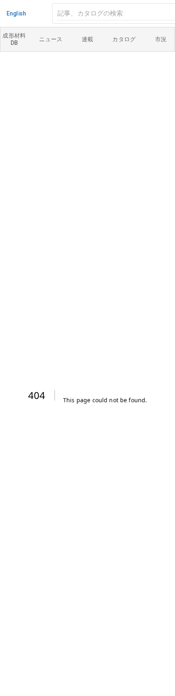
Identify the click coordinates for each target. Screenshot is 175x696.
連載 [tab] (88, 39)
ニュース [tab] (51, 39)
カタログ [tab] (124, 39)
